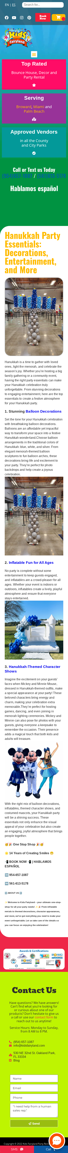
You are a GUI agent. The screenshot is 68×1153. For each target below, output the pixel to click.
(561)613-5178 (51, 175)
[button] (34, 54)
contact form (44, 1017)
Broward (23, 106)
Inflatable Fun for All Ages (31, 563)
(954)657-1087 (17, 175)
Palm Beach (34, 111)
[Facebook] (6, 18)
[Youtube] (14, 18)
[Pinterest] (29, 18)
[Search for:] (43, 4)
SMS (14, 1149)
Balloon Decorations (44, 411)
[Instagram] (22, 18)
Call (49, 1149)
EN (7, 5)
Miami (38, 106)
